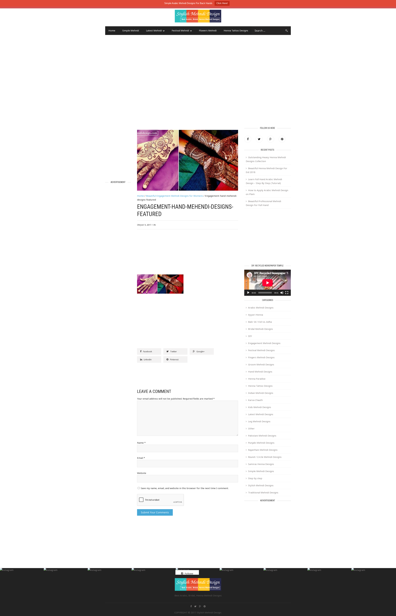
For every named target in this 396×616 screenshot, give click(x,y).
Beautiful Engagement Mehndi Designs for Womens (174, 195)
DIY (250, 336)
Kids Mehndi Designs (259, 407)
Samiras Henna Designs (261, 464)
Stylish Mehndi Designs (260, 485)
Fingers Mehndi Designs (261, 357)
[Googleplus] (270, 139)
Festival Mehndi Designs (261, 350)
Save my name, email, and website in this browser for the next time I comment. (185, 488)
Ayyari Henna (255, 314)
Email (141, 457)
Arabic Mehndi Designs (260, 307)
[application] (267, 283)
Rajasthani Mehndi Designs (263, 449)
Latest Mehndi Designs (260, 414)
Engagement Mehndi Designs (264, 343)
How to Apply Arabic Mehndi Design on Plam (267, 192)
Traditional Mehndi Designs (263, 492)
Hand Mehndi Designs (260, 371)
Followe (189, 573)
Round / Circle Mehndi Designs (265, 456)
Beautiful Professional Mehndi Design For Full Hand (263, 203)
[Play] (248, 292)
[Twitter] (259, 139)
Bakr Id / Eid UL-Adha (260, 321)
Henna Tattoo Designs (236, 30)
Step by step (255, 478)
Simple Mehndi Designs (261, 471)
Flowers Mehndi (208, 30)
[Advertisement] (130, 17)
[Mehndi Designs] (198, 13)
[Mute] (281, 292)
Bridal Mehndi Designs (260, 328)
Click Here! (222, 3)
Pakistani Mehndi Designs (262, 435)
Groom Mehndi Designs (261, 364)
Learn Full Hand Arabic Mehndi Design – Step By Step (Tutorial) (264, 181)
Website (141, 473)
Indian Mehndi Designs (260, 392)
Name (141, 442)
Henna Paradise (256, 378)
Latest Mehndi (154, 30)
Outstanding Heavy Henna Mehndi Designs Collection (266, 159)
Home (111, 30)
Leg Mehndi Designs (259, 421)
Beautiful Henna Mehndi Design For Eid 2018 (266, 170)
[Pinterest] (282, 139)
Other (251, 428)
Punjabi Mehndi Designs (261, 442)
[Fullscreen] (286, 292)
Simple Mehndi (130, 30)
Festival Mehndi (180, 30)
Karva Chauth (255, 400)
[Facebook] (247, 139)
